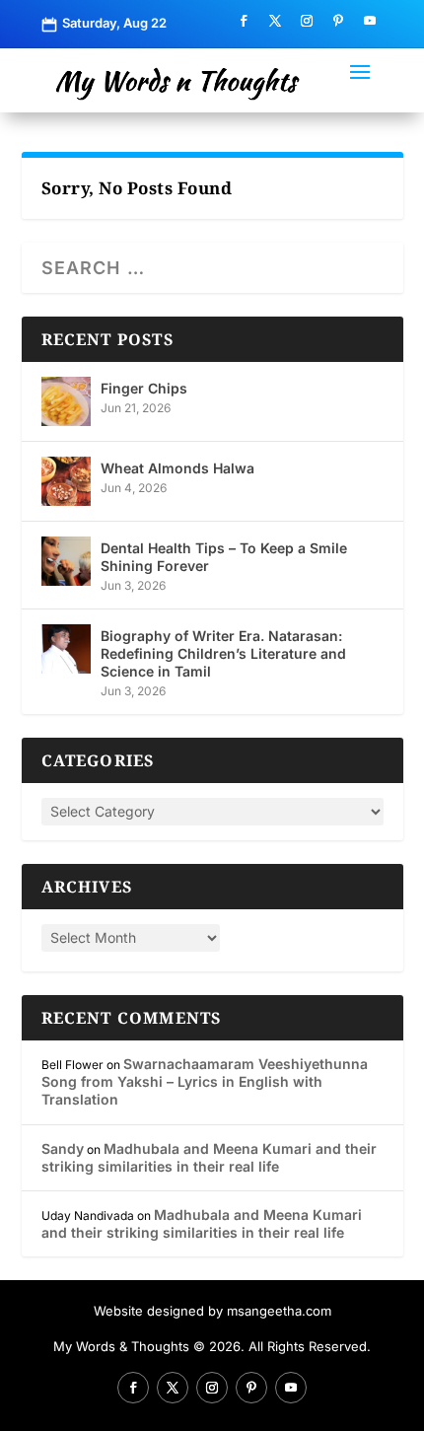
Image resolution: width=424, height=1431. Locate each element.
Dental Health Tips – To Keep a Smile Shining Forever (224, 556)
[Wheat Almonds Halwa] (66, 481)
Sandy (62, 1148)
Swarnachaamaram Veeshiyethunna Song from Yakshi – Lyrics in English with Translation (204, 1081)
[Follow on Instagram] (306, 21)
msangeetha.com (279, 1311)
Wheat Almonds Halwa (177, 468)
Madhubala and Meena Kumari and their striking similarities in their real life (209, 1157)
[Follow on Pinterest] (338, 21)
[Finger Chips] (66, 401)
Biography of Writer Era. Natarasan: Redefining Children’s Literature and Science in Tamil (223, 653)
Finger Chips (144, 388)
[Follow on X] (275, 21)
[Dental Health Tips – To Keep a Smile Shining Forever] (66, 561)
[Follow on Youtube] (370, 21)
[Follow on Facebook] (243, 21)
